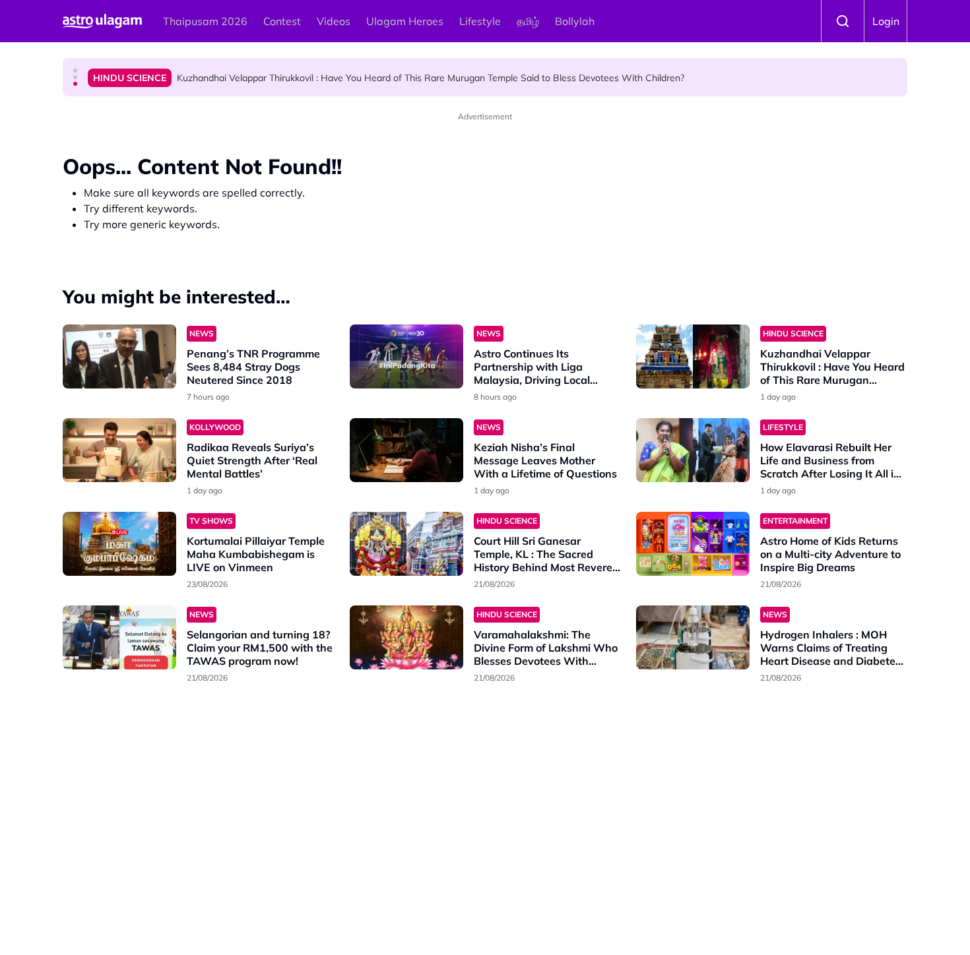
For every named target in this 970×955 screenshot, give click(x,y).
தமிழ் (528, 21)
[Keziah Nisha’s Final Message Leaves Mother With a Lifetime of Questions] (406, 450)
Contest (282, 21)
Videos (333, 21)
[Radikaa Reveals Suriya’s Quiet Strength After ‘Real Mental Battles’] (119, 450)
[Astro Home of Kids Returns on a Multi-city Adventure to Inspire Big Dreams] (693, 544)
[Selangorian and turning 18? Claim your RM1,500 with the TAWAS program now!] (119, 637)
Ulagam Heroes (404, 21)
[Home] (102, 21)
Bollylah (575, 21)
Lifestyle (480, 21)
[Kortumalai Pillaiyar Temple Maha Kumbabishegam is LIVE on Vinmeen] (119, 544)
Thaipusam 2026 (205, 21)
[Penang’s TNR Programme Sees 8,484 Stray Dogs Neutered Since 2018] (119, 356)
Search (843, 21)
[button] (75, 71)
